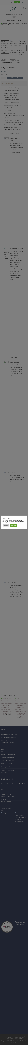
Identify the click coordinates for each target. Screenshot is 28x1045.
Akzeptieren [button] (13, 525)
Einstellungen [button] (6, 525)
